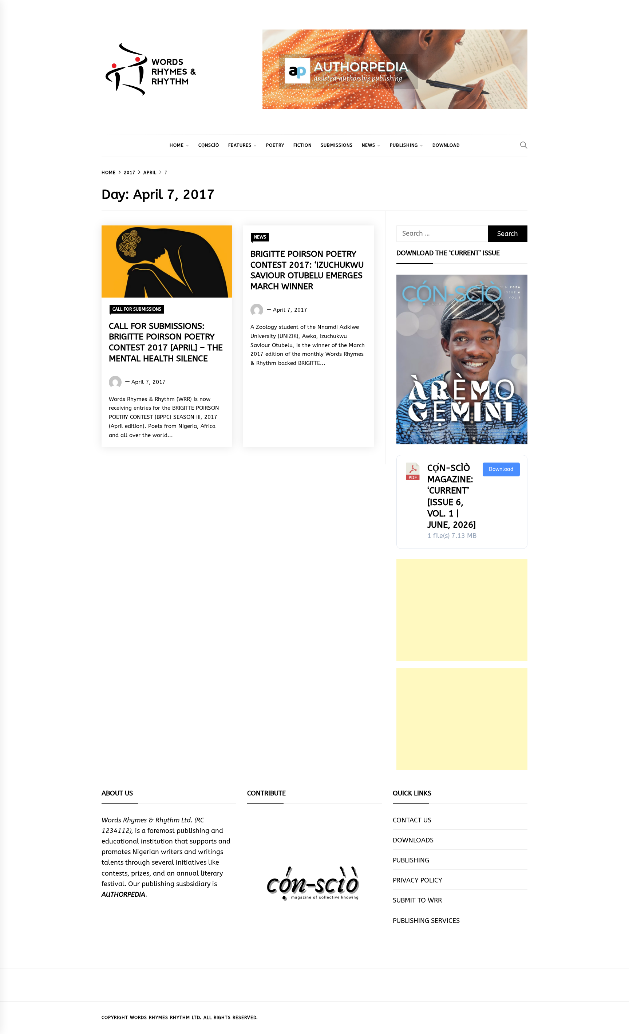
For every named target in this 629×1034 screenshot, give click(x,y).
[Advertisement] (461, 610)
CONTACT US (412, 820)
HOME (177, 145)
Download (501, 469)
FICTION (302, 145)
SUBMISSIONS (337, 145)
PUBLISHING (404, 145)
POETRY (275, 145)
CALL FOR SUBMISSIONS (136, 309)
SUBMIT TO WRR (417, 900)
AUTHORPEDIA (123, 895)
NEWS (368, 145)
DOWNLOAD (446, 145)
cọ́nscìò (208, 145)
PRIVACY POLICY (417, 880)
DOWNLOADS (413, 840)
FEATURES (240, 145)
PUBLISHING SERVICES (426, 921)
